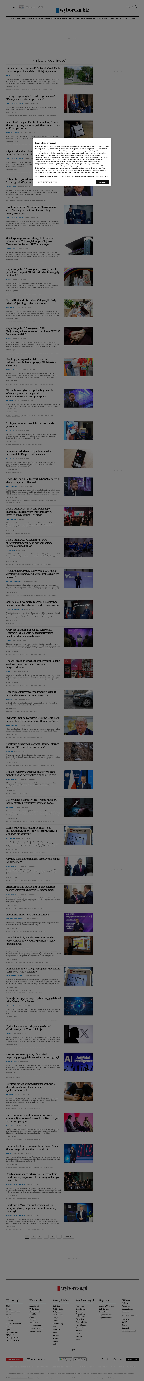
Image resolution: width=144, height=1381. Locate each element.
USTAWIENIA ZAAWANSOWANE (47, 182)
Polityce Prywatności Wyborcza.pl (65, 172)
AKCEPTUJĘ (102, 182)
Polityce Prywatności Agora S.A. (87, 172)
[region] (72, 162)
